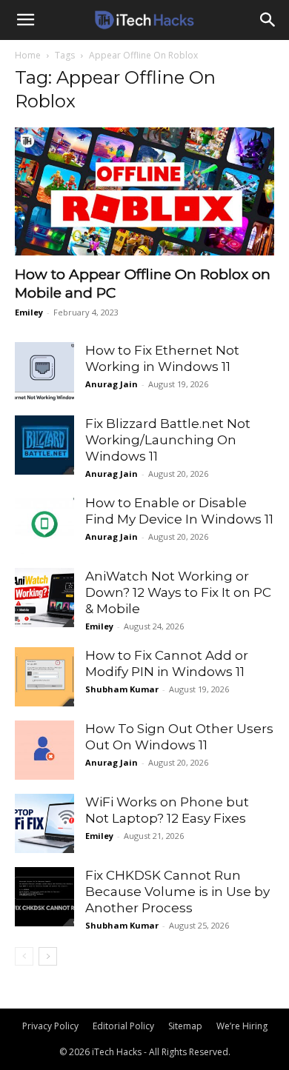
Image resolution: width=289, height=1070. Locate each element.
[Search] (268, 20)
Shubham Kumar (122, 689)
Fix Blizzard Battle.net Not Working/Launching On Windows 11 (167, 440)
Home (28, 55)
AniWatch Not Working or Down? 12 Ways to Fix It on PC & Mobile (178, 592)
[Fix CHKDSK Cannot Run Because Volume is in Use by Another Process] (44, 896)
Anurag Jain (111, 383)
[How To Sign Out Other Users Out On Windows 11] (44, 750)
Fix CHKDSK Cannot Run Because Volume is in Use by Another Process (177, 891)
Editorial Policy (123, 1026)
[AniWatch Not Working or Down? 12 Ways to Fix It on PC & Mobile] (44, 597)
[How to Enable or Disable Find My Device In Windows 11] (44, 524)
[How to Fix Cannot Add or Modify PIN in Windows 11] (44, 676)
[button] (25, 20)
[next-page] (48, 956)
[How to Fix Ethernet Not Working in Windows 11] (44, 372)
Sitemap (185, 1026)
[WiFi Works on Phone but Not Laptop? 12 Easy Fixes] (44, 823)
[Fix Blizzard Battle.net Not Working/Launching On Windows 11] (44, 445)
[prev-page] (24, 956)
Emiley (29, 312)
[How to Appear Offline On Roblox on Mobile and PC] (144, 191)
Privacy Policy (50, 1026)
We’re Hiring (242, 1026)
